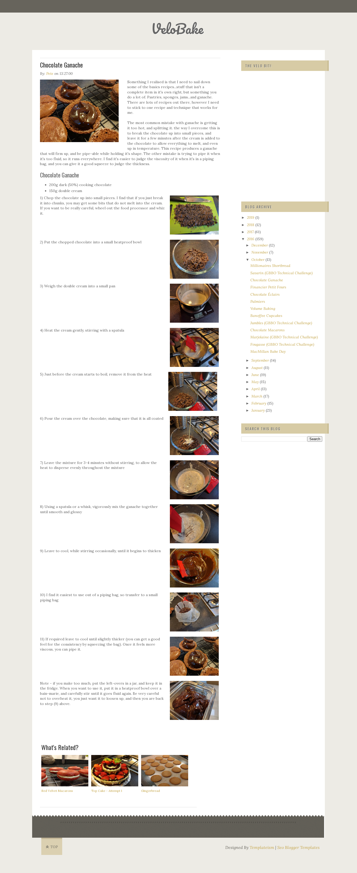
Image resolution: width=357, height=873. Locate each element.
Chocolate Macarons (267, 330)
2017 (251, 232)
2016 (251, 239)
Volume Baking (262, 308)
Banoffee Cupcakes (266, 315)
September (260, 360)
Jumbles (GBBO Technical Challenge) (281, 323)
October (258, 259)
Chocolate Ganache (266, 280)
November (260, 252)
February (259, 403)
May (255, 381)
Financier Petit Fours (268, 287)
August (257, 367)
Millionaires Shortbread (270, 265)
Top (54, 847)
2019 (251, 217)
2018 (251, 224)
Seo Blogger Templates (298, 847)
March (257, 396)
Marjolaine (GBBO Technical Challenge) (284, 337)
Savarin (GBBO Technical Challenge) (281, 273)
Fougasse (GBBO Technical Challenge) (282, 344)
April (256, 389)
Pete (49, 73)
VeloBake (177, 29)
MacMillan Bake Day (268, 351)
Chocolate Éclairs (265, 294)
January (258, 410)
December (260, 245)
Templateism (262, 847)
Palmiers (257, 301)
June (255, 374)
